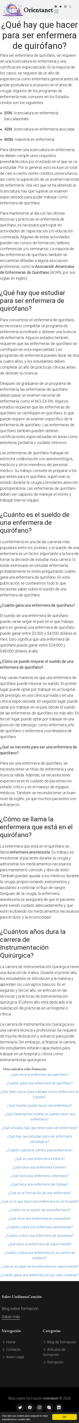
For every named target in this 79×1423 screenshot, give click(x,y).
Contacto (13, 1349)
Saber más (11, 1316)
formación (54, 1362)
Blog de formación (61, 1342)
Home (10, 1342)
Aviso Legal (14, 1357)
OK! (64, 1416)
